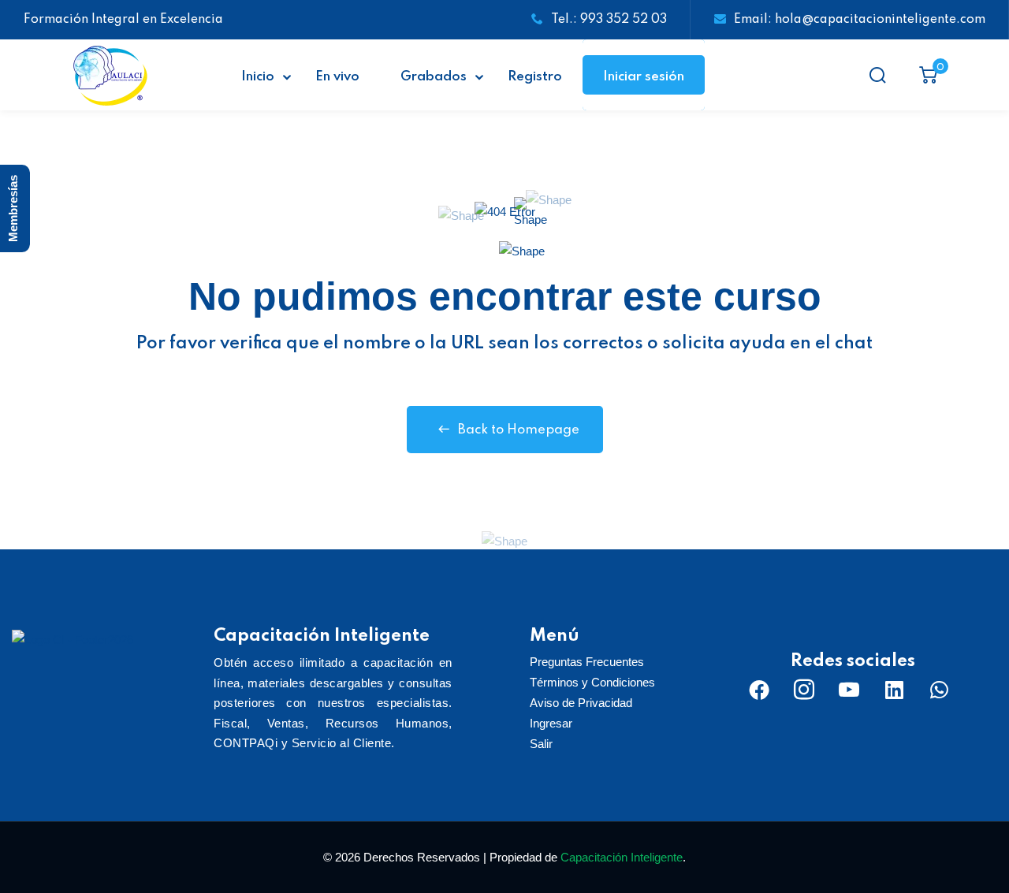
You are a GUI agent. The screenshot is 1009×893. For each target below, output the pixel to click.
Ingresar (551, 723)
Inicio (257, 77)
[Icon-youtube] (848, 689)
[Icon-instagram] (804, 689)
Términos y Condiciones (592, 682)
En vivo (337, 77)
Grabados (433, 77)
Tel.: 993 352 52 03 (609, 19)
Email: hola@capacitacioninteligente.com (859, 19)
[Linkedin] (893, 689)
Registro (535, 77)
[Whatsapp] (938, 689)
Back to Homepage (518, 430)
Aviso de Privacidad (581, 702)
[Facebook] (759, 689)
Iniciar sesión (643, 77)
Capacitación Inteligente (621, 857)
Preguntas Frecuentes (587, 661)
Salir (541, 743)
